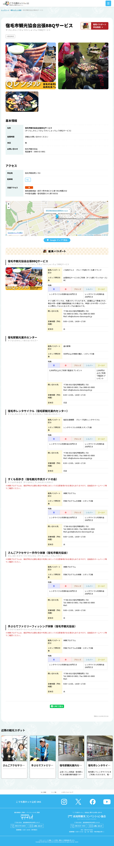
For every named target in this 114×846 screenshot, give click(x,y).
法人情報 (43, 792)
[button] (57, 217)
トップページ (5, 10)
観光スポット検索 (16, 10)
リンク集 (53, 792)
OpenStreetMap (89, 235)
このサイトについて (67, 792)
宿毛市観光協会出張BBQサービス (57, 210)
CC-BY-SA (105, 235)
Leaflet (79, 235)
